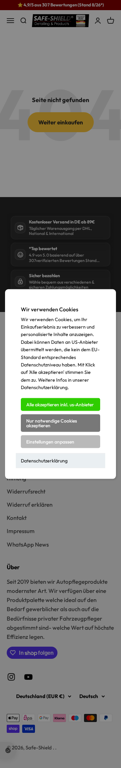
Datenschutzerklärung (44, 460)
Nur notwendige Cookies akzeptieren (51, 422)
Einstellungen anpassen (50, 441)
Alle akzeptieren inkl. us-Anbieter (60, 404)
